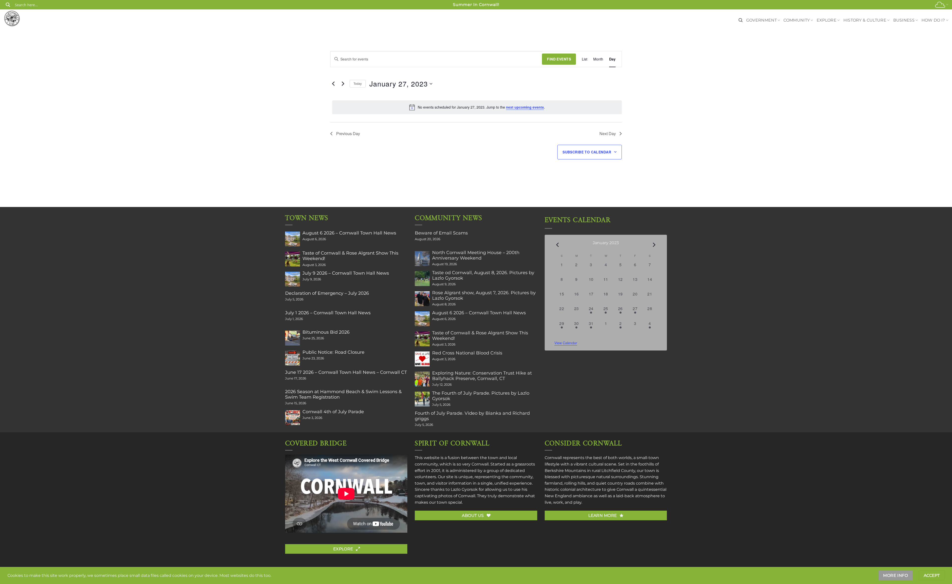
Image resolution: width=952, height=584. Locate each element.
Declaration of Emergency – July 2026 (327, 293)
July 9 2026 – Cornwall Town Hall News (345, 273)
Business (904, 20)
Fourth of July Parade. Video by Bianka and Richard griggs (472, 415)
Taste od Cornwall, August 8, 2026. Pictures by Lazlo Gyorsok (483, 275)
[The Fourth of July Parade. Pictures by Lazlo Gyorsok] (422, 399)
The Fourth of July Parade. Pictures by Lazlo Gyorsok (480, 395)
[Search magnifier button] (8, 4)
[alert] (477, 107)
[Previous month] (557, 245)
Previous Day (348, 133)
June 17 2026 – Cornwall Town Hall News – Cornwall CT (346, 372)
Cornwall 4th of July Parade (333, 411)
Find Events (559, 59)
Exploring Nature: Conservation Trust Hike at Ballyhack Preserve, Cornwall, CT (482, 375)
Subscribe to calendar (587, 151)
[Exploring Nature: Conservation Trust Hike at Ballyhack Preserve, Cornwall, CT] (422, 379)
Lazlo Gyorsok (464, 489)
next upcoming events (525, 107)
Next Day (607, 133)
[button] (741, 20)
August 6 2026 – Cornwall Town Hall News (349, 233)
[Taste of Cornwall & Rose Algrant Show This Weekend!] (292, 259)
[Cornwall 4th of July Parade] (292, 417)
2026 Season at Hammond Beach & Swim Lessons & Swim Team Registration (343, 394)
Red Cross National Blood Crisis (467, 353)
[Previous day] (333, 84)
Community (796, 20)
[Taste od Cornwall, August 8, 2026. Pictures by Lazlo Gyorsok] (422, 278)
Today (358, 83)
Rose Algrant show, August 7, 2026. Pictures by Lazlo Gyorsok (484, 295)
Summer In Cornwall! (476, 4)
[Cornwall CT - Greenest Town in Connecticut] (21, 18)
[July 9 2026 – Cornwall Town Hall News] (292, 279)
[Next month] (654, 245)
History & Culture (864, 20)
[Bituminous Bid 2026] (292, 338)
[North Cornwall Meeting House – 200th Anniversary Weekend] (422, 258)
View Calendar (565, 342)
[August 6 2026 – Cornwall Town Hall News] (292, 239)
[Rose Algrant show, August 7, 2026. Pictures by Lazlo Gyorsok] (422, 298)
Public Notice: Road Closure (333, 352)
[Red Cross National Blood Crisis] (422, 358)
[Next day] (343, 84)
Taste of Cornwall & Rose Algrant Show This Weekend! (350, 255)
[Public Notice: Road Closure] (292, 358)
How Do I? (933, 20)
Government (761, 20)
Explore (826, 20)
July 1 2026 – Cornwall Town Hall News (328, 313)
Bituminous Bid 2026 (326, 332)
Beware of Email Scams (441, 233)
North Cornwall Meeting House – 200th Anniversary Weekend (475, 255)
